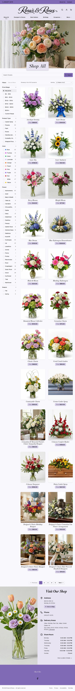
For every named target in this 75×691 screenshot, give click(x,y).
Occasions (57, 17)
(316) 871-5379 (8, 2)
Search (69, 75)
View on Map (51, 607)
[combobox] (64, 82)
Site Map (70, 688)
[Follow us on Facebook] (37, 678)
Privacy (56, 688)
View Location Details (63, 658)
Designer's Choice (19, 17)
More (68, 17)
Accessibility (63, 688)
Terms (50, 688)
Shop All (6, 17)
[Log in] (66, 10)
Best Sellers (34, 17)
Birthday (45, 17)
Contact (69, 2)
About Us (62, 2)
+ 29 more (51, 629)
